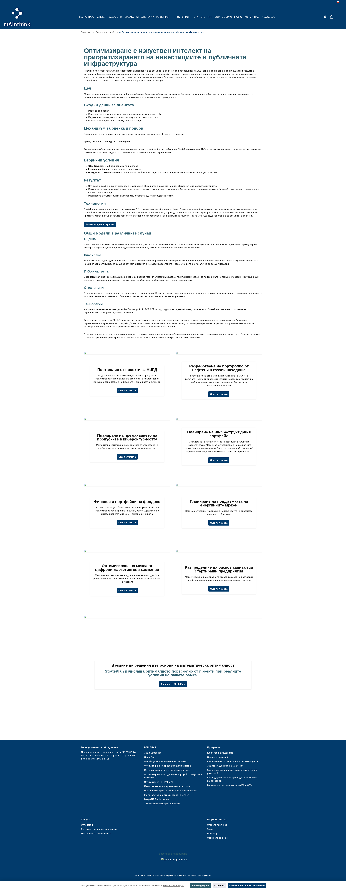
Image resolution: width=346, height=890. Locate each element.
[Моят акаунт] (325, 17)
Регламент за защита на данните (99, 829)
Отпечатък (87, 824)
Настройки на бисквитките (96, 833)
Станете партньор (217, 824)
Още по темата (219, 522)
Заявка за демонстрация (100, 224)
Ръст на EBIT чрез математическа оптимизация (170, 790)
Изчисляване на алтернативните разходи (167, 786)
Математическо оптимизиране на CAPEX (166, 795)
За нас (210, 829)
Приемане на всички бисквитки (247, 885)
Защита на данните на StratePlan (225, 765)
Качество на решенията (220, 752)
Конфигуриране (200, 885)
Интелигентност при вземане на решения (167, 770)
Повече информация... (173, 885)
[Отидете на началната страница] (17, 17)
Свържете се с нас (217, 837)
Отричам (219, 885)
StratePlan (149, 757)
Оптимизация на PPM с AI (158, 782)
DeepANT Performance (156, 799)
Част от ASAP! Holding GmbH (197, 875)
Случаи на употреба (218, 757)
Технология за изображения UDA (162, 803)
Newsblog (212, 833)
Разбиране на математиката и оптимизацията (232, 761)
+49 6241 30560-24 (126, 752)
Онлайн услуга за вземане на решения (165, 761)
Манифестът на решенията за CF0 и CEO (229, 785)
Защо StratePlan (152, 752)
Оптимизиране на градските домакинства (167, 765)
